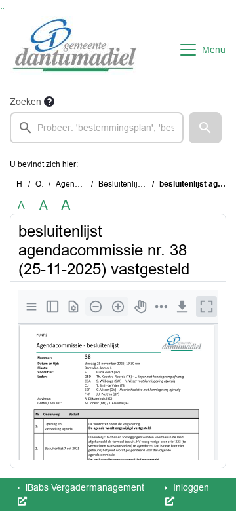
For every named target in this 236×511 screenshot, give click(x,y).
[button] (205, 127)
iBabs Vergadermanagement (83, 487)
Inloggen (189, 487)
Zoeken (25, 101)
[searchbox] (97, 127)
